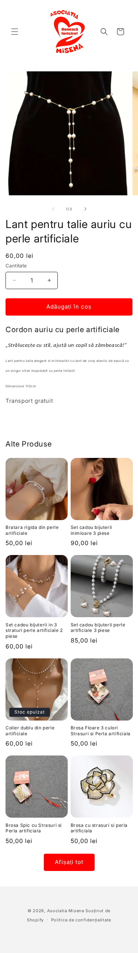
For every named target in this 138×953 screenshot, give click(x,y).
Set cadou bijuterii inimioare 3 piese (91, 530)
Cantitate (16, 266)
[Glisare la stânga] (53, 209)
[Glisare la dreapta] (85, 209)
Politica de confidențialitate (81, 919)
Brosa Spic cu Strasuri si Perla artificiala (34, 828)
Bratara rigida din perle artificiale (32, 530)
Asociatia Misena (65, 910)
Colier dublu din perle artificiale (30, 730)
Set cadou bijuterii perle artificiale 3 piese (98, 627)
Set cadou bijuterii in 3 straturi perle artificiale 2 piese (34, 630)
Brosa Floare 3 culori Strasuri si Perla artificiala (101, 730)
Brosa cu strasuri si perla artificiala (99, 828)
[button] (15, 32)
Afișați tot (69, 861)
